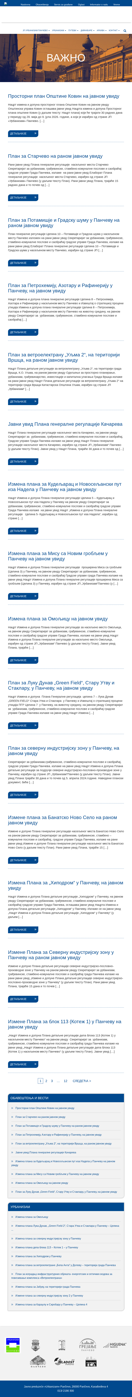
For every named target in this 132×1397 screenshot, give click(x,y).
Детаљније (18, 133)
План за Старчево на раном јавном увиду (40, 1117)
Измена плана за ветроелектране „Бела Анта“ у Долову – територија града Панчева (65, 1265)
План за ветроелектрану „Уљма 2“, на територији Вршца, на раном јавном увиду (63, 1143)
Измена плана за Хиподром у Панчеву (38, 1256)
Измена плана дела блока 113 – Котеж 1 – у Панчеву (47, 1247)
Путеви (72, 30)
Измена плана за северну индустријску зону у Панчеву (48, 1238)
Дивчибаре (87, 30)
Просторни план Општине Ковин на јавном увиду (44, 1108)
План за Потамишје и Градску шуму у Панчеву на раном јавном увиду (57, 1125)
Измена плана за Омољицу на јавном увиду (41, 1183)
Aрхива (101, 30)
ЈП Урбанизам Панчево (35, 30)
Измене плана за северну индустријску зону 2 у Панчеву (49, 1295)
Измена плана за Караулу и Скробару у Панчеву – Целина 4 (51, 1304)
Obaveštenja (42, 4)
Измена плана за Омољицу (31, 1217)
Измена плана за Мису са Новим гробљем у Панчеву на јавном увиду (57, 1174)
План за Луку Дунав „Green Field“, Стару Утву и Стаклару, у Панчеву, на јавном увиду (66, 1191)
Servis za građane (63, 4)
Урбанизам (58, 30)
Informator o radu (99, 4)
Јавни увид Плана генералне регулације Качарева (45, 1152)
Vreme (116, 4)
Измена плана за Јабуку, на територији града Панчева (47, 1286)
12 (65, 1081)
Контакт (113, 30)
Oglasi (81, 4)
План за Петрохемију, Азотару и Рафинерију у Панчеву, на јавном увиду (58, 1134)
